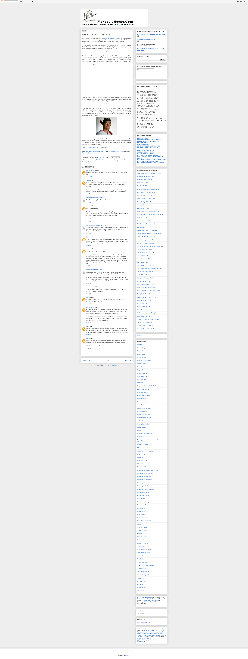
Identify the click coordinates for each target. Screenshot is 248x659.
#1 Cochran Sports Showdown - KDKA (149, 173)
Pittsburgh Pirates (87, 162)
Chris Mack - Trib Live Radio (146, 192)
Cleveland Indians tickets (149, 633)
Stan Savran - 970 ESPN (144, 316)
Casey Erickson (91, 160)
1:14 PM (88, 194)
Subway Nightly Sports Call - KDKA (148, 319)
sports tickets (159, 629)
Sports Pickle (141, 524)
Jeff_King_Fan (90, 170)
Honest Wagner (142, 411)
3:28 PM (88, 233)
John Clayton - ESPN (143, 259)
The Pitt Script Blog (143, 571)
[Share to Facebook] (117, 157)
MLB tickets (153, 632)
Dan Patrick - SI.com (143, 208)
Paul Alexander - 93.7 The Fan (146, 297)
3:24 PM (88, 221)
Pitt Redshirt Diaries (143, 467)
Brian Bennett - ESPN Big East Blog (148, 189)
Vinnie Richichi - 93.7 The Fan (146, 329)
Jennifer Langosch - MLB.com (146, 240)
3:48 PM (88, 266)
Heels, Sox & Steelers (144, 408)
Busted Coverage (142, 373)
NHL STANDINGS (142, 138)
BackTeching (141, 348)
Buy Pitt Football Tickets (154, 599)
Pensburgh (140, 457)
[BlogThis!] (114, 157)
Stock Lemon (141, 546)
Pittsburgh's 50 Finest (144, 486)
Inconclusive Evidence (144, 417)
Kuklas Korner (141, 427)
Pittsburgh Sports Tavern (144, 483)
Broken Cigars (141, 363)
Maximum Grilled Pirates (144, 433)
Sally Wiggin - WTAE (143, 306)
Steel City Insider (142, 527)
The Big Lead (141, 559)
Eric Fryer (99, 160)
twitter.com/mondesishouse (116, 151)
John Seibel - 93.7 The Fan (145, 265)
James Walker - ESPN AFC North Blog (149, 233)
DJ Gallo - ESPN (142, 217)
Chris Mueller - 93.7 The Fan (146, 195)
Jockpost (140, 421)
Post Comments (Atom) (110, 365)
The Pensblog (141, 568)
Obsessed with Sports (144, 448)
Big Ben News (141, 351)
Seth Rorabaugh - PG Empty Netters (148, 313)
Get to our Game (142, 402)
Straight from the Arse (144, 549)
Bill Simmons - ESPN (143, 182)
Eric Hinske (105, 160)
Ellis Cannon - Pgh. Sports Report (147, 224)
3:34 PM (88, 245)
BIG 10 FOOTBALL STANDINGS (147, 147)
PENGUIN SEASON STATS (145, 150)
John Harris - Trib (142, 262)
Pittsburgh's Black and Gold (145, 489)
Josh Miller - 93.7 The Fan (145, 275)
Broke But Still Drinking (144, 360)
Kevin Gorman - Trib (143, 281)
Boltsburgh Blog (142, 357)
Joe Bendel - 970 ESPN (144, 249)
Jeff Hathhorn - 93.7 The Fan (146, 236)
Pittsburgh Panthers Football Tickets (148, 602)
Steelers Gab (141, 533)
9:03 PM (88, 334)
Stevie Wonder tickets (144, 638)
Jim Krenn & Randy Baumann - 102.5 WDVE (150, 246)
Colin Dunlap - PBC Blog (144, 202)
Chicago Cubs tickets (152, 635)
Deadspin (140, 382)
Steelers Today (141, 540)
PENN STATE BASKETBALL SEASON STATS (151, 160)
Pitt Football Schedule (149, 600)
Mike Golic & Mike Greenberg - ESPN (148, 290)
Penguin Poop (141, 454)
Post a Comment (89, 352)
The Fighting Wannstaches (145, 565)
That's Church (141, 556)
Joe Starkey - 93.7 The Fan (145, 252)
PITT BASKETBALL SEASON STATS (149, 155)
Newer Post (86, 360)
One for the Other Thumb (145, 451)
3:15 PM (88, 202)
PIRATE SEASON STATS (145, 153)
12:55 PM (89, 176)
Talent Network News (143, 552)
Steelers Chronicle (143, 530)
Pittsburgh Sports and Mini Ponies (147, 470)
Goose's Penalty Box (143, 405)
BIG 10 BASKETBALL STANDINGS (148, 141)
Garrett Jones (113, 160)
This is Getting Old (143, 575)
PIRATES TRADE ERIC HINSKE (91, 147)
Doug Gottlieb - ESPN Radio (146, 221)
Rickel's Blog (141, 508)
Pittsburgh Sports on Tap (144, 479)
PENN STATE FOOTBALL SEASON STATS (150, 163)
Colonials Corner (142, 376)
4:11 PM (88, 283)
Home (107, 360)
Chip (87, 326)
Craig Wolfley (141, 205)
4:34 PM (88, 293)
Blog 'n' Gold (141, 354)
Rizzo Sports (141, 511)
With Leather (141, 587)
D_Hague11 (89, 237)
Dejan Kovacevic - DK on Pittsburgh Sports (150, 214)
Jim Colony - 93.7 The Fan (145, 243)
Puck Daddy (141, 498)
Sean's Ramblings (142, 518)
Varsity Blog (140, 578)
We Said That (141, 581)
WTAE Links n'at (142, 591)
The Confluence (142, 562)
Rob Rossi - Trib (142, 303)
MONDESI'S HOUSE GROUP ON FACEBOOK (151, 34)
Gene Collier (141, 227)
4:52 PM (88, 303)
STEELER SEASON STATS (145, 152)
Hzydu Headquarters (143, 414)
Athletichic (140, 344)
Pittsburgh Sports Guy (144, 476)
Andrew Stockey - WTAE (144, 179)
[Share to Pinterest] (119, 157)
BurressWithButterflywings (94, 197)
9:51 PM (88, 348)
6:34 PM (88, 322)
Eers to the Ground (143, 389)
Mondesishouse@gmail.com (94, 151)
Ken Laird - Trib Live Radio (145, 278)
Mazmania (140, 436)
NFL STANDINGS (142, 143)
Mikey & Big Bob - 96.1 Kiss (145, 294)
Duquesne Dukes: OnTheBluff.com (148, 386)
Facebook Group (86, 153)
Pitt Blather (140, 463)
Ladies (139, 430)
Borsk (88, 297)
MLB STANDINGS (143, 144)
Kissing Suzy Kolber (143, 424)
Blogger (127, 655)
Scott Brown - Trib (142, 310)
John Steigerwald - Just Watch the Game (149, 268)
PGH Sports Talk (142, 460)
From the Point (141, 398)
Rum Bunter (141, 514)
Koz (87, 338)
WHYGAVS (140, 584)
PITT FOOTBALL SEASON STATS (148, 161)
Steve (88, 180)
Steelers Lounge (142, 536)
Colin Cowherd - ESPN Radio (146, 198)
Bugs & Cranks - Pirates (144, 370)
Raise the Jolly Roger (143, 502)
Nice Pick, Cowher (142, 444)
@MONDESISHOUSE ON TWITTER (148, 39)
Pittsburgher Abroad (143, 492)
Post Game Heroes (143, 495)
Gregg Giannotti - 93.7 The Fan (147, 230)
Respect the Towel (143, 505)
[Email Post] (107, 157)
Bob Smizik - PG (142, 186)
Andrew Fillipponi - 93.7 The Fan (147, 176)
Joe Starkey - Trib (142, 255)
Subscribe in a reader (143, 45)
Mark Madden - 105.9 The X (146, 284)
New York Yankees (123, 160)
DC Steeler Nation (142, 379)
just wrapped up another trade (110, 38)
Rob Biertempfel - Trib (144, 300)
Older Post (127, 360)
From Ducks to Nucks (143, 395)
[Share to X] (116, 157)
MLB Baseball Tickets (143, 622)
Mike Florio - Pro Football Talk (146, 287)
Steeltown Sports (142, 543)
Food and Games (142, 392)
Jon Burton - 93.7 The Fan (145, 271)
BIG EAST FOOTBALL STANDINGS (148, 146)
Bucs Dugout (141, 367)
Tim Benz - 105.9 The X (144, 322)
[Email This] (112, 157)
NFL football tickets (149, 630)
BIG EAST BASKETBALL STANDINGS (149, 140)
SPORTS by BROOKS (144, 521)
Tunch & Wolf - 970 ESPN (145, 325)
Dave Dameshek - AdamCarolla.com (148, 211)
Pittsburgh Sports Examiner (145, 473)
